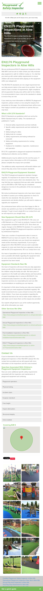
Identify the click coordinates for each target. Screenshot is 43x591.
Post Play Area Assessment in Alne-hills (16, 584)
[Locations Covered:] (2, 3)
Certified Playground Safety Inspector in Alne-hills (19, 578)
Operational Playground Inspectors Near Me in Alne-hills (21, 580)
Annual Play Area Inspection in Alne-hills (16, 582)
